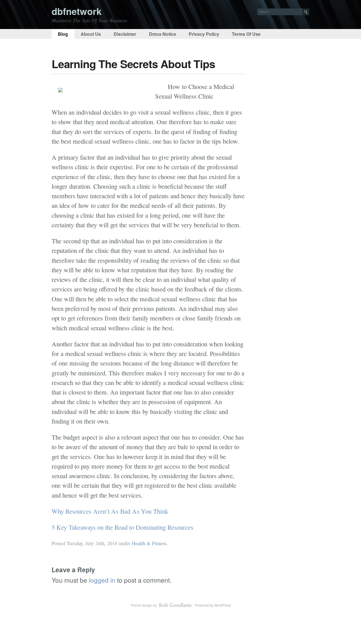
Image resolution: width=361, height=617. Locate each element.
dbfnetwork (77, 11)
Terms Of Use (246, 34)
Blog (63, 34)
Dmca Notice (162, 34)
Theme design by (144, 605)
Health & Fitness (149, 543)
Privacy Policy (204, 34)
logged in (102, 579)
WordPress (222, 605)
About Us (91, 34)
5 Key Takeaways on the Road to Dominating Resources (122, 527)
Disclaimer (125, 34)
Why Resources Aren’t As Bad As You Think (110, 511)
